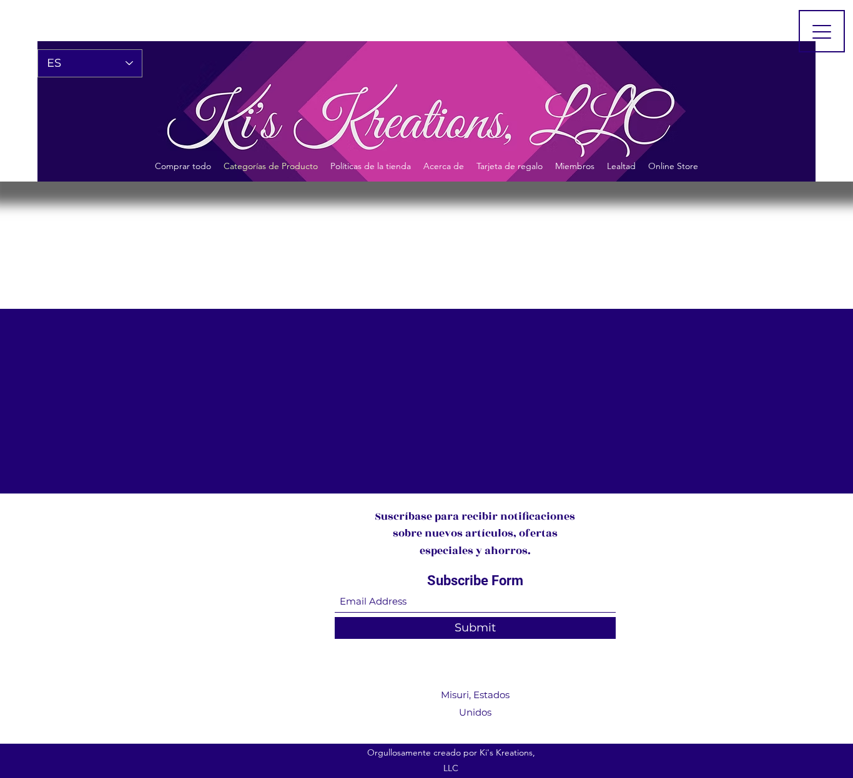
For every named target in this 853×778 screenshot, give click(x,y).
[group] (426, 248)
